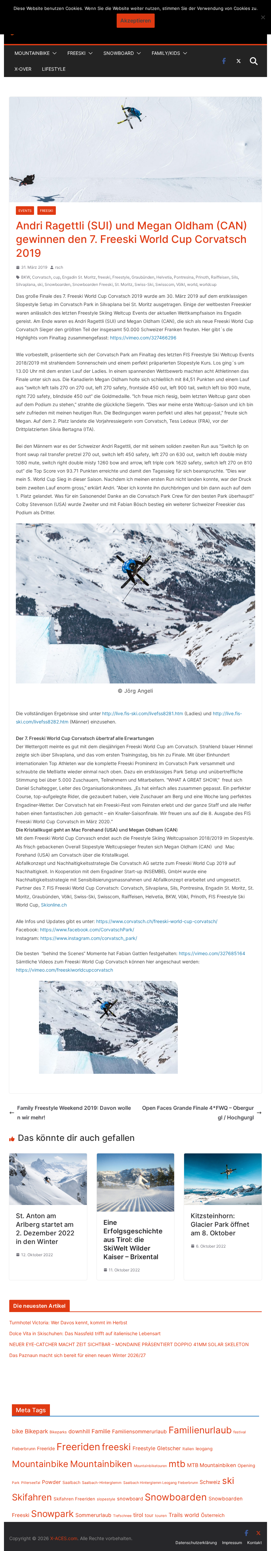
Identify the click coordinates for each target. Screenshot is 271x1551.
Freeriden (78, 1447)
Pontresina (184, 277)
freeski (104, 277)
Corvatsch (41, 277)
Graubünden (143, 277)
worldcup (207, 284)
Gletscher (169, 1448)
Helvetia (164, 277)
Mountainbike (32, 53)
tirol (138, 1515)
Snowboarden (57, 284)
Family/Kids (166, 53)
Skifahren (32, 1497)
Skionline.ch (54, 905)
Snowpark (52, 1513)
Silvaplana (25, 284)
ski (40, 284)
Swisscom (164, 284)
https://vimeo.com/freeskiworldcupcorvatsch (64, 970)
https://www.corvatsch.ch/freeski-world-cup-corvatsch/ (156, 921)
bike (17, 1431)
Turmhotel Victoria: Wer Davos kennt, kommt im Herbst (68, 1322)
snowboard (130, 1499)
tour (149, 1515)
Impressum (232, 1542)
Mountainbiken (101, 1463)
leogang (204, 1448)
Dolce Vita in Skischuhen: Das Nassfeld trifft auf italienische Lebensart (85, 1333)
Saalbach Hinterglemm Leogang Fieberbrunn (160, 1482)
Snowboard (118, 53)
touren (161, 1515)
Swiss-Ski (144, 284)
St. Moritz (124, 284)
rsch (59, 267)
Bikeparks (58, 1432)
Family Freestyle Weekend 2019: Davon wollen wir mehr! (74, 1113)
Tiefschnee (122, 1515)
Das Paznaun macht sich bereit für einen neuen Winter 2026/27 (77, 1355)
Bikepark (36, 1431)
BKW (25, 277)
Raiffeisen (220, 277)
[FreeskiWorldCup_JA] (108, 1027)
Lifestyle (53, 69)
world (192, 284)
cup (56, 277)
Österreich (213, 1515)
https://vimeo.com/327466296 (143, 337)
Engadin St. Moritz (79, 277)
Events (25, 211)
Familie (101, 1431)
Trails (176, 1515)
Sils (234, 277)
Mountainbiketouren (150, 1466)
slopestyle (106, 1499)
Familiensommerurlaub (139, 1431)
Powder (51, 1482)
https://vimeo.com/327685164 (212, 953)
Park (15, 1483)
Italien (188, 1448)
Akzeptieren (135, 20)
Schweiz (210, 1482)
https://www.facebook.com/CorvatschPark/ (87, 929)
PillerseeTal (30, 1482)
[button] (53, 53)
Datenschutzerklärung (196, 1542)
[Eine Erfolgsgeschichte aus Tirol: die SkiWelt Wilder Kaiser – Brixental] (135, 1158)
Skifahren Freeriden (74, 1498)
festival (239, 1432)
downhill (79, 1431)
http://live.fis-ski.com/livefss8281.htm (142, 713)
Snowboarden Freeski (92, 284)
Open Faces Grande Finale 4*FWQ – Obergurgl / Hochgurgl (198, 1113)
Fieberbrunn (23, 1448)
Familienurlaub (200, 1430)
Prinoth (202, 277)
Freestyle (121, 277)
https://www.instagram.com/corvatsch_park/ (88, 938)
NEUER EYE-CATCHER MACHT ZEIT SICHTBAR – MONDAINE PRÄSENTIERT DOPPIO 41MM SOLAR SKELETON (129, 1344)
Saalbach (71, 1482)
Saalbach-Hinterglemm (102, 1482)
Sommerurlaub (93, 1515)
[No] (262, 17)
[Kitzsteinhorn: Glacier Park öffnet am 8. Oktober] (222, 1158)
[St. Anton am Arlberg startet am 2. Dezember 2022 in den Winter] (48, 1158)
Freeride (46, 1448)
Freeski (76, 53)
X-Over (23, 69)
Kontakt (254, 1542)
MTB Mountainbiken (211, 1465)
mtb (177, 1463)
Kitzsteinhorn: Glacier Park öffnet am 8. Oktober (220, 1224)
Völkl (180, 284)
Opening (246, 1465)
